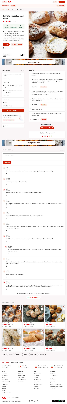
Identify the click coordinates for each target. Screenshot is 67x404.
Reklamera (52, 381)
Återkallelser (52, 383)
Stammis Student (21, 375)
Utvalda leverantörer (38, 384)
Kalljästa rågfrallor (6, 323)
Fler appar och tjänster (6, 392)
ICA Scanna (4, 388)
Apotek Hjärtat (5, 379)
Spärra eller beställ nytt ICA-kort (56, 384)
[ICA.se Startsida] (9, 2)
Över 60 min (6, 27)
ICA (35, 371)
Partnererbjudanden (22, 379)
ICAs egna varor (37, 373)
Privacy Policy (38, 293)
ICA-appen (4, 386)
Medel (20, 27)
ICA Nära (36, 377)
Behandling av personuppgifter (56, 386)
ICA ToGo (3, 390)
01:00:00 (34, 104)
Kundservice (53, 379)
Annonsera (36, 386)
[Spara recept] (20, 306)
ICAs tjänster (5, 384)
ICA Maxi (35, 383)
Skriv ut (6, 48)
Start (3, 9)
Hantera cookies (53, 388)
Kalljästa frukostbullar (29, 347)
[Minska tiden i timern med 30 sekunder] (31, 87)
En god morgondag (54, 375)
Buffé (4, 56)
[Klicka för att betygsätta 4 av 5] (49, 136)
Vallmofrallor (49, 323)
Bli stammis (20, 373)
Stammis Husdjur (21, 377)
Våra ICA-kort (20, 381)
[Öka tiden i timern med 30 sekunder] (38, 87)
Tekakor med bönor (28, 323)
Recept (7, 9)
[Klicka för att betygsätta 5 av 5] (51, 136)
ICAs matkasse (4, 375)
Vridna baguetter (6, 347)
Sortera (62, 150)
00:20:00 (34, 119)
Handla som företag (6, 381)
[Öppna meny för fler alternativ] (20, 309)
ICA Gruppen (36, 375)
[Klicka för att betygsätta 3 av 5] (47, 136)
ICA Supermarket (37, 379)
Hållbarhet (52, 371)
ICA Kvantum (36, 381)
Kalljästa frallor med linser (52, 347)
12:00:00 (34, 87)
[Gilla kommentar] (7, 174)
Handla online (4, 373)
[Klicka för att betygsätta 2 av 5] (45, 136)
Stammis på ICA (21, 371)
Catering (3, 377)
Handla (3, 371)
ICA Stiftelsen (53, 373)
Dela (12, 48)
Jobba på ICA (36, 388)
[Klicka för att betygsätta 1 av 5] (43, 136)
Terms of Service (45, 293)
